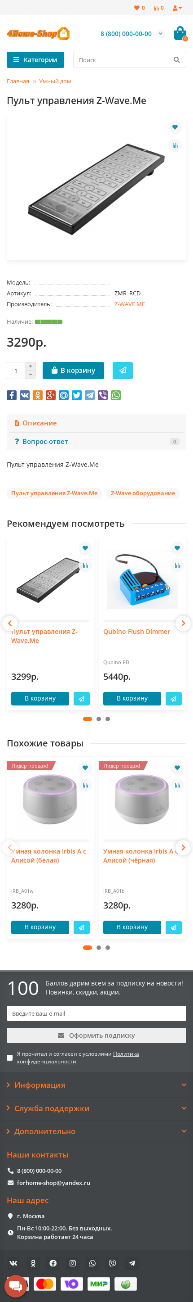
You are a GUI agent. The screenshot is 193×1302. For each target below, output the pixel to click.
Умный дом (55, 81)
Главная (18, 81)
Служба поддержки (52, 1108)
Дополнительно (44, 1131)
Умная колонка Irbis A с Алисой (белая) (48, 855)
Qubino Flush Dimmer (136, 631)
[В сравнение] (175, 145)
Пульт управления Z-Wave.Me (44, 636)
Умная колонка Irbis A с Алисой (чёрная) (140, 855)
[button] (87, 719)
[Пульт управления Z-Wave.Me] (50, 579)
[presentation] (10, 623)
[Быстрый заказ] (123, 370)
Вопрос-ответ (99, 441)
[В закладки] (175, 127)
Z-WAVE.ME (129, 304)
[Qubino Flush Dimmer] (142, 579)
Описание (39, 423)
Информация (40, 1085)
